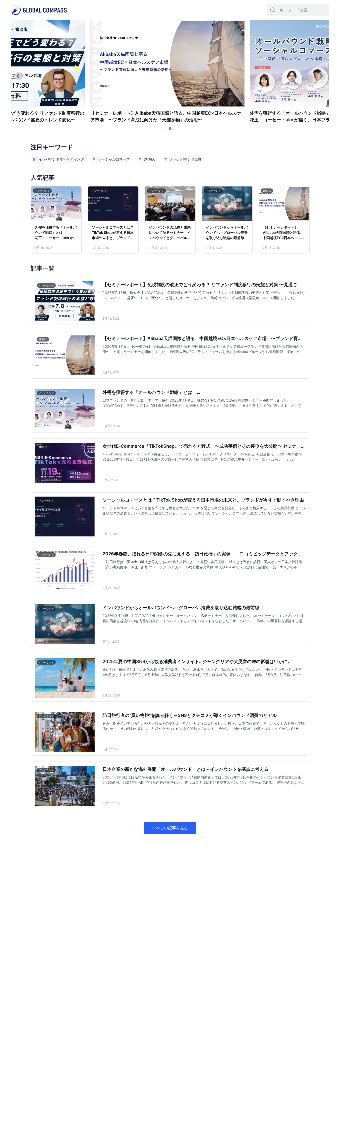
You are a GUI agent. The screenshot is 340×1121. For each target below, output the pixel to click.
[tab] (166, 128)
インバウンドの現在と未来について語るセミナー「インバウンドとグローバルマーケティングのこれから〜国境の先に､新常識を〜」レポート (170, 232)
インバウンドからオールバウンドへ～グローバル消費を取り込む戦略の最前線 (227, 232)
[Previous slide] (19, 76)
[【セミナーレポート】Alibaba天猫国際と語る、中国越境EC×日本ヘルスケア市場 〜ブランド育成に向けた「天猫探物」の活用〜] (167, 105)
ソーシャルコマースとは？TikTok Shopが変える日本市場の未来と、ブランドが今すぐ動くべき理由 (113, 232)
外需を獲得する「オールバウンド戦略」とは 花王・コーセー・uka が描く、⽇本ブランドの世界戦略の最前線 (56, 232)
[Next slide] (321, 76)
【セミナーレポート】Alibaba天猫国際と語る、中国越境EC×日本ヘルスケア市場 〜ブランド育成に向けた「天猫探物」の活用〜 (284, 232)
